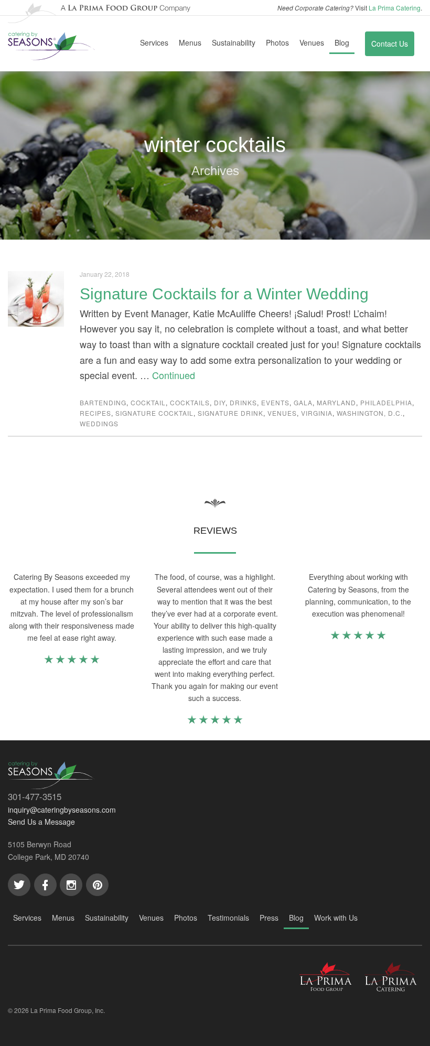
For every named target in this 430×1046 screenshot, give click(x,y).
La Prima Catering (395, 7)
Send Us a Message (41, 821)
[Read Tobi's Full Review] (72, 661)
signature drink (230, 412)
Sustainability (233, 42)
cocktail (148, 402)
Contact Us (389, 43)
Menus (190, 42)
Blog (342, 42)
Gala (303, 402)
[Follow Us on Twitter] (19, 885)
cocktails (190, 402)
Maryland (336, 402)
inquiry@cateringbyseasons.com (62, 809)
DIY (219, 402)
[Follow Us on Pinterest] (97, 885)
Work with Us (336, 917)
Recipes (95, 412)
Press (269, 917)
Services (154, 42)
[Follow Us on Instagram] (71, 885)
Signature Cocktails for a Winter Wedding (224, 294)
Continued (173, 375)
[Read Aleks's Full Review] (358, 637)
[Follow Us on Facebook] (45, 885)
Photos (277, 42)
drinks (243, 402)
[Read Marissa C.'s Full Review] (215, 721)
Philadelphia (386, 402)
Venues (311, 42)
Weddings (99, 423)
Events (275, 402)
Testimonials (228, 917)
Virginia (316, 412)
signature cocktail (154, 412)
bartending (103, 402)
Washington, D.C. (370, 412)
